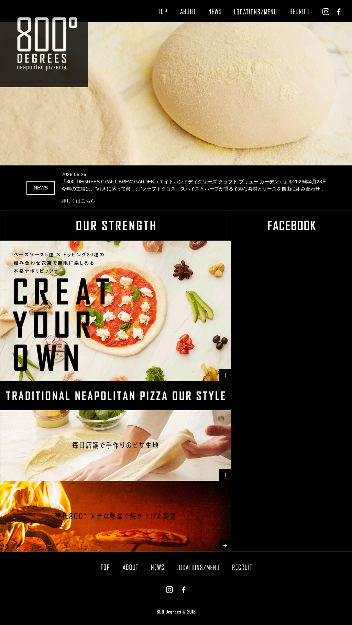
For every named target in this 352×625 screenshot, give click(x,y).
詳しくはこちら (78, 201)
